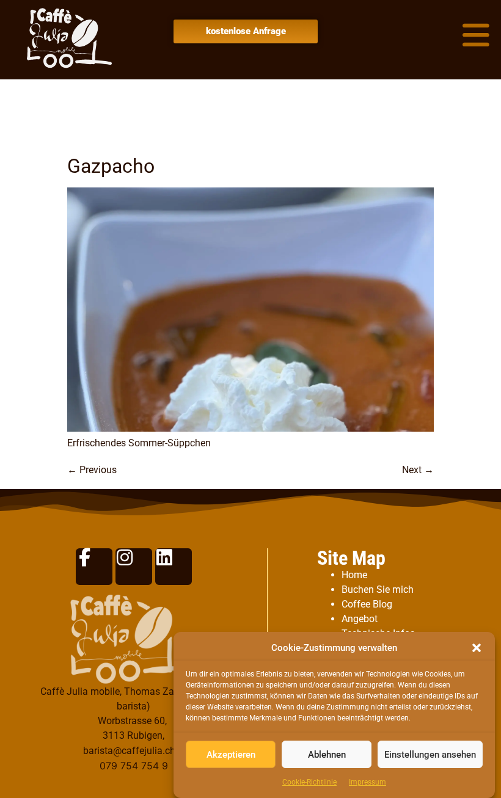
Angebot (360, 619)
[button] (476, 648)
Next (418, 470)
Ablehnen (327, 754)
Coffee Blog (367, 604)
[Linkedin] (173, 566)
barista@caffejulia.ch (129, 750)
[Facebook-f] (94, 566)
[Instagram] (133, 566)
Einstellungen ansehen (430, 754)
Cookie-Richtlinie (309, 782)
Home (354, 575)
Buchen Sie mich (378, 589)
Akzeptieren (231, 754)
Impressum (367, 782)
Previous (92, 470)
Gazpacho (111, 166)
